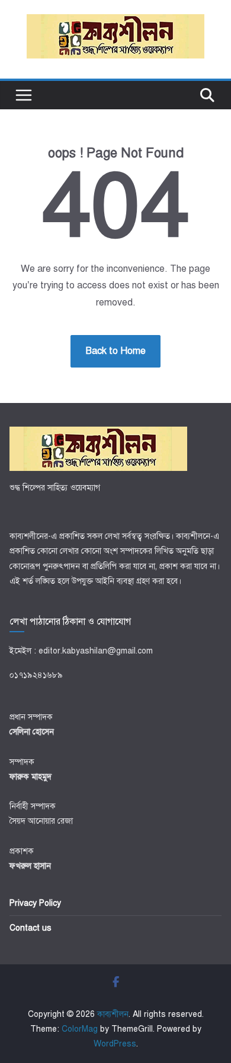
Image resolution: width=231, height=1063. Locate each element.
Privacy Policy (35, 903)
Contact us (30, 928)
